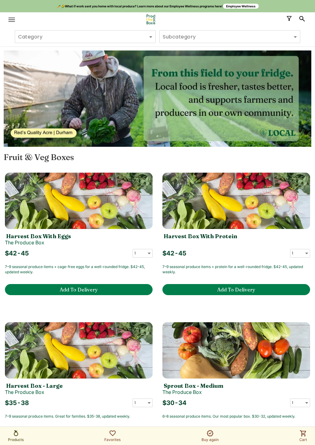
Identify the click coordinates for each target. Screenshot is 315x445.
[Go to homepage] (151, 19)
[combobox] (85, 39)
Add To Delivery (79, 290)
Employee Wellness (240, 6)
